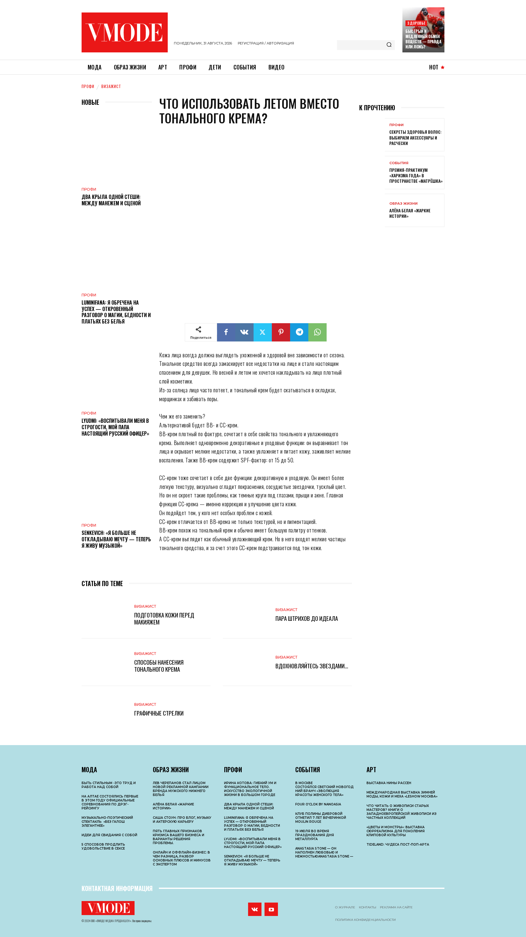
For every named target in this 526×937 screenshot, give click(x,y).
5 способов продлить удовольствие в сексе (103, 846)
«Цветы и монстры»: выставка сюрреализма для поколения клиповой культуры (395, 831)
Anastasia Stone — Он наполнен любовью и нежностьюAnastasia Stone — (324, 852)
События (399, 163)
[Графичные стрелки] (105, 709)
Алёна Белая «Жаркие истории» (409, 213)
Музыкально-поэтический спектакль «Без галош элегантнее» (107, 822)
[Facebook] (226, 332)
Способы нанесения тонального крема (159, 665)
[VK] (244, 332)
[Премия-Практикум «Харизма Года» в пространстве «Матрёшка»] (372, 172)
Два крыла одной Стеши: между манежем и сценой (111, 200)
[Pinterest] (281, 332)
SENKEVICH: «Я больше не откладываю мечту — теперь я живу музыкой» (116, 539)
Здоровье (416, 23)
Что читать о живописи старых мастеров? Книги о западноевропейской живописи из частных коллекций (401, 812)
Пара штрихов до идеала (306, 618)
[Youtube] (271, 909)
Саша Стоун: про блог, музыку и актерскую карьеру (182, 820)
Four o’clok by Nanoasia (318, 804)
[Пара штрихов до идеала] (246, 615)
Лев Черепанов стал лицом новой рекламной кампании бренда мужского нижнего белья (181, 789)
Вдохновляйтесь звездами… (311, 665)
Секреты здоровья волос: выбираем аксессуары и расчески (415, 137)
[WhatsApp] (317, 332)
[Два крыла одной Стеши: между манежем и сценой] (117, 148)
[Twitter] (263, 332)
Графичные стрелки (159, 713)
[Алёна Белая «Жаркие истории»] (372, 210)
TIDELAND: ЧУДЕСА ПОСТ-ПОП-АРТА (397, 845)
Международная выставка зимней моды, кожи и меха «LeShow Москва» (401, 794)
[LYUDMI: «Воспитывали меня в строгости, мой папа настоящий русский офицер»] (117, 372)
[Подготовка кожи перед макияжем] (105, 615)
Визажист (111, 86)
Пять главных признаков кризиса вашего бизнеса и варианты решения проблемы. (178, 837)
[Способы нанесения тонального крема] (105, 662)
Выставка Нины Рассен (388, 783)
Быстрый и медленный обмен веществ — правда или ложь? (423, 39)
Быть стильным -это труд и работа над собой (109, 785)
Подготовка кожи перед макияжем (164, 618)
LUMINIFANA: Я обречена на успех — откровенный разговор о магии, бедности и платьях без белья (116, 312)
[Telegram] (299, 332)
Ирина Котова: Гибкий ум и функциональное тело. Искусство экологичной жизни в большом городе (250, 789)
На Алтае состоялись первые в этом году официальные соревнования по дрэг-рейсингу (110, 802)
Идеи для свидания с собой (109, 835)
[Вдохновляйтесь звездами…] (246, 662)
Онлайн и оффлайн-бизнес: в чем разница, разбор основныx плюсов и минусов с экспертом (182, 858)
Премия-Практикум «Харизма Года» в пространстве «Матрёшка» (416, 175)
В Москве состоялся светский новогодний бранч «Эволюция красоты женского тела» (324, 789)
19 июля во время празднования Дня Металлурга (314, 835)
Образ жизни (403, 203)
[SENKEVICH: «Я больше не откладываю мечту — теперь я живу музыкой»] (117, 484)
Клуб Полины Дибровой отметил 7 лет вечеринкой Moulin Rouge (320, 818)
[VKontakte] (254, 909)
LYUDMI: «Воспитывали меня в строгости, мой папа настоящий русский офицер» (115, 427)
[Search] (389, 45)
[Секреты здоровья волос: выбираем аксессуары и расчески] (372, 134)
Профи (88, 86)
